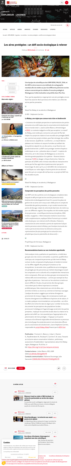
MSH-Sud (62, 327)
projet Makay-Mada (42, 327)
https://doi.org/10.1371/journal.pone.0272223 (43, 347)
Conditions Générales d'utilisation (59, 456)
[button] (4, 463)
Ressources (44, 29)
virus (55, 413)
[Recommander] (64, 368)
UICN (34, 159)
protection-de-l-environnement (12, 88)
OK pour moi (32, 457)
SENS (28, 130)
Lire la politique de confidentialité (11, 451)
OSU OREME (7, 119)
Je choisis (19, 457)
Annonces (27, 29)
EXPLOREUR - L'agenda (14, 14)
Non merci (8, 457)
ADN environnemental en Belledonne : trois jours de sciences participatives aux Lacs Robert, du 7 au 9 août (12, 202)
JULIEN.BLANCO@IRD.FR (38, 354)
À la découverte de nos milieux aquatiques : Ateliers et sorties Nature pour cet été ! (10, 224)
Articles (12, 29)
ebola (49, 413)
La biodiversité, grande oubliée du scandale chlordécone (11, 157)
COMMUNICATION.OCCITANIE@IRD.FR (45, 359)
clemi (55, 432)
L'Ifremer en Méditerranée (11, 140)
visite (55, 392)
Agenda (19, 29)
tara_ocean (48, 432)
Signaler (6, 239)
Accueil (5, 29)
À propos (52, 29)
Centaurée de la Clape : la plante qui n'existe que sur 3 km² (12, 116)
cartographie (12, 84)
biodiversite (12, 92)
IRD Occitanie (31, 50)
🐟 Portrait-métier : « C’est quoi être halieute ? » (12, 137)
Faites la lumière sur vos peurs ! (10, 182)
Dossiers (35, 29)
